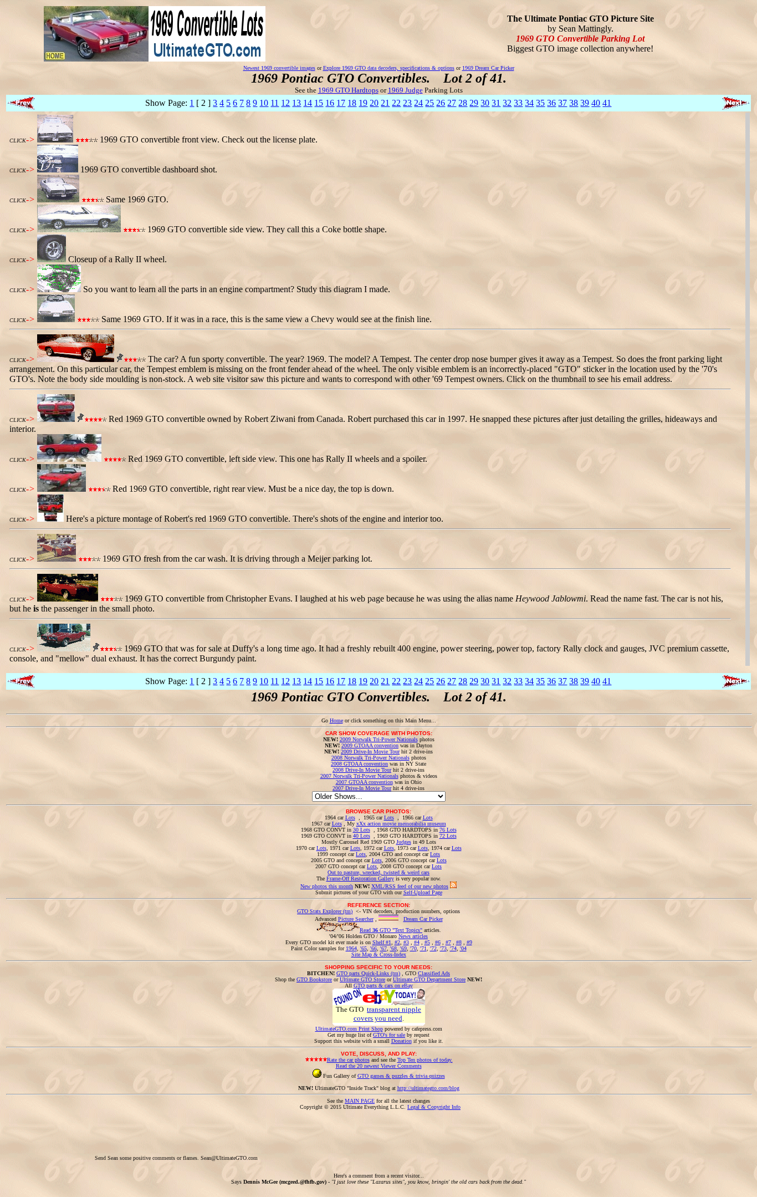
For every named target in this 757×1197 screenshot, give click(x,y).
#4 (417, 942)
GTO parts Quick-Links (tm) (368, 973)
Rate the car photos (348, 1060)
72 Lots (448, 836)
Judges (403, 842)
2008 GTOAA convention (359, 764)
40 (595, 103)
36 (551, 103)
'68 (393, 948)
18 (351, 103)
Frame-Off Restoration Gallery (360, 878)
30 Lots (361, 830)
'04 (463, 948)
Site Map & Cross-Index (378, 954)
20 (374, 103)
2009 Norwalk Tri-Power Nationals (379, 739)
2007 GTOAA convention (364, 782)
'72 (433, 948)
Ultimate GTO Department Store (429, 979)
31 (496, 103)
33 (518, 103)
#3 (406, 942)
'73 (443, 948)
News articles (413, 936)
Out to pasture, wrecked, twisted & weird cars (378, 872)
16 (329, 103)
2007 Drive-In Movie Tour (362, 788)
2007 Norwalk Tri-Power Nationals (359, 776)
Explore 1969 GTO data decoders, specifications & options (388, 68)
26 (440, 103)
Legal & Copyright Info (434, 1107)
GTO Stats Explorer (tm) (324, 911)
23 (407, 103)
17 (340, 103)
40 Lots (361, 836)
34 (529, 103)
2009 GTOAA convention (369, 745)
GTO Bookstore (314, 979)
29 (473, 103)
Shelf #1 (381, 942)
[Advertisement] (461, 1135)
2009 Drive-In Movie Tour (370, 751)
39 (584, 103)
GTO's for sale (389, 1035)
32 (507, 103)
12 (285, 103)
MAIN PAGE (360, 1101)
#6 (438, 942)
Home (336, 720)
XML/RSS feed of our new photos (409, 886)
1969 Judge (405, 90)
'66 (373, 948)
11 (274, 103)
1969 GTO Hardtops (348, 90)
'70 (413, 948)
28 (462, 103)
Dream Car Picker (423, 919)
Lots (350, 817)
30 (484, 103)
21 (385, 103)
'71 (423, 948)
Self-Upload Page (422, 892)
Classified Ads (434, 973)
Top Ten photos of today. (425, 1060)
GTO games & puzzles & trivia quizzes (401, 1076)
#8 (459, 942)
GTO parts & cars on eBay (383, 985)
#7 (448, 942)
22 (396, 103)
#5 (427, 942)
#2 (397, 942)
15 (318, 103)
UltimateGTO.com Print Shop (349, 1029)
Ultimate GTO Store (362, 979)
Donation (401, 1041)
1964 (351, 948)
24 (418, 103)
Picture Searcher (356, 919)
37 (562, 103)
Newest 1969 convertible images (279, 68)
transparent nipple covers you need (388, 1013)
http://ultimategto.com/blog (428, 1088)
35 (540, 103)
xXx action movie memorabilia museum (401, 824)
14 (307, 103)
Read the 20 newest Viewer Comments (379, 1066)
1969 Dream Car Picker (488, 68)
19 (363, 103)
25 (429, 103)
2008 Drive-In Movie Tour (362, 770)
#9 (469, 942)
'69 (403, 948)
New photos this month (326, 886)
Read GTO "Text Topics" (391, 930)
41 (606, 103)
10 (263, 103)
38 (573, 103)
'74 (453, 948)
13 (296, 103)
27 (451, 103)
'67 (383, 948)
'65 (363, 948)
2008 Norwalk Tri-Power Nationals (370, 758)
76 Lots (448, 830)
